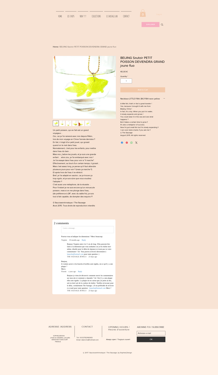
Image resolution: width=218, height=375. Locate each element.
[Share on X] (136, 142)
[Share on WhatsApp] (131, 142)
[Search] (162, 24)
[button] (143, 13)
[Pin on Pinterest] (126, 142)
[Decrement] (122, 81)
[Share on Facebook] (122, 142)
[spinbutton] (126, 81)
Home (55, 47)
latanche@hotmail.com (90, 266)
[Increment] (130, 81)
